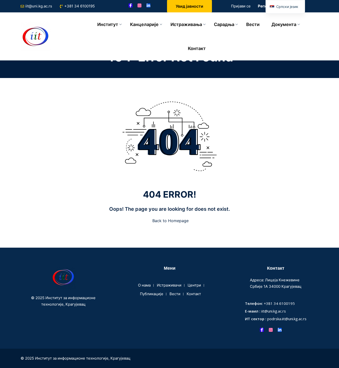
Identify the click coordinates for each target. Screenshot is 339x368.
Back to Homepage (170, 220)
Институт (107, 24)
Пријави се (241, 6)
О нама (144, 285)
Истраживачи (169, 285)
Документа (283, 24)
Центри (194, 285)
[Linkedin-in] (148, 5)
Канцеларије (144, 24)
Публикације (151, 293)
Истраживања (186, 24)
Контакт (197, 48)
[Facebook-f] (131, 5)
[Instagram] (139, 5)
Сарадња (224, 24)
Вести (253, 24)
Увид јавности (189, 6)
